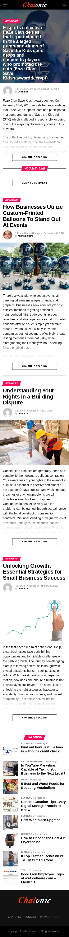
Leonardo (23, 91)
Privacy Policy (50, 916)
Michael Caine (25, 236)
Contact (30, 916)
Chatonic (14, 916)
